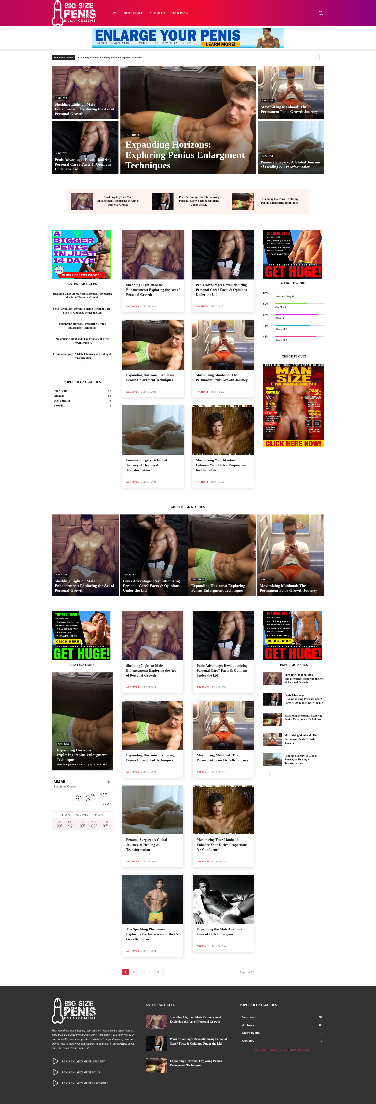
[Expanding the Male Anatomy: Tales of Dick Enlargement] (223, 899)
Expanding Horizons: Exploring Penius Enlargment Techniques (82, 755)
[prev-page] (78, 366)
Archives (61, 98)
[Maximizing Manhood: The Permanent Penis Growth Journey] (291, 92)
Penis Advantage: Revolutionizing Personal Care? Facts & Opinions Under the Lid (199, 201)
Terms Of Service (279, 1050)
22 (158, 972)
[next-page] (84, 366)
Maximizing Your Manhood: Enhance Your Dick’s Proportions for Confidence (221, 465)
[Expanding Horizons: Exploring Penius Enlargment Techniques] (188, 120)
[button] (320, 13)
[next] (321, 57)
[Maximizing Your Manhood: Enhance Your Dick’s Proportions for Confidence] (223, 430)
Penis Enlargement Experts (71, 764)
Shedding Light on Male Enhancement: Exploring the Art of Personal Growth (118, 201)
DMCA (293, 1050)
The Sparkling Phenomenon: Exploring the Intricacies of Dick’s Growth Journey (152, 934)
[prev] (315, 57)
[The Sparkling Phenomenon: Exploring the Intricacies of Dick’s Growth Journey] (152, 899)
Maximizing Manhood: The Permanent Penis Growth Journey (109, 57)
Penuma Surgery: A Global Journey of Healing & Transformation (146, 465)
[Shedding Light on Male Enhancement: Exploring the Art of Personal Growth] (85, 92)
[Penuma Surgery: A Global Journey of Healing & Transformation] (291, 147)
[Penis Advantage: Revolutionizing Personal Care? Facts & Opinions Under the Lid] (85, 147)
